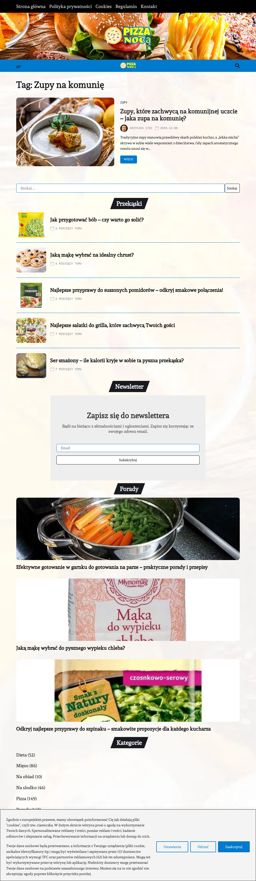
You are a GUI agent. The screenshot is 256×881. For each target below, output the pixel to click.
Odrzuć (203, 847)
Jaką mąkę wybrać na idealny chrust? (92, 255)
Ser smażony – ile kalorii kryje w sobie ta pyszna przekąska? (117, 360)
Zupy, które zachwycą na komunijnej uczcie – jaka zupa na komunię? (178, 115)
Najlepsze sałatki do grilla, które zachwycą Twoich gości (112, 325)
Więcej (128, 159)
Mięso (22, 765)
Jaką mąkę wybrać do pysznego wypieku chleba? (70, 648)
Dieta (21, 754)
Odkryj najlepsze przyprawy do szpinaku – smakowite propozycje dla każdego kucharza (113, 729)
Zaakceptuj (233, 847)
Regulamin (126, 6)
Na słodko (26, 787)
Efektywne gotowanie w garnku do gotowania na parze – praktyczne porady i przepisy (112, 567)
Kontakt (149, 6)
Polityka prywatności (70, 6)
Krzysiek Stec (141, 128)
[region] (128, 845)
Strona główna (31, 6)
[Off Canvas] (18, 67)
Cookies (104, 6)
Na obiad (25, 776)
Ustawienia (172, 847)
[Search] (237, 66)
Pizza (21, 798)
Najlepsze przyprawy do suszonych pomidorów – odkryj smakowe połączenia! (136, 290)
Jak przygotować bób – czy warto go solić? (97, 220)
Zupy (123, 103)
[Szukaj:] (120, 188)
